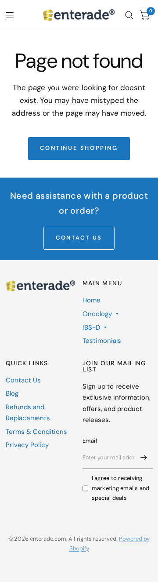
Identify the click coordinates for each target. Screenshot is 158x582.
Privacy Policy (27, 444)
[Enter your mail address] (144, 457)
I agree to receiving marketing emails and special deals (121, 488)
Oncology (97, 313)
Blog (12, 393)
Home (92, 300)
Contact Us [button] (79, 237)
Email (90, 440)
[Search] (129, 15)
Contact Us (23, 380)
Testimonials (102, 340)
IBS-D (91, 327)
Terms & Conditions (36, 431)
